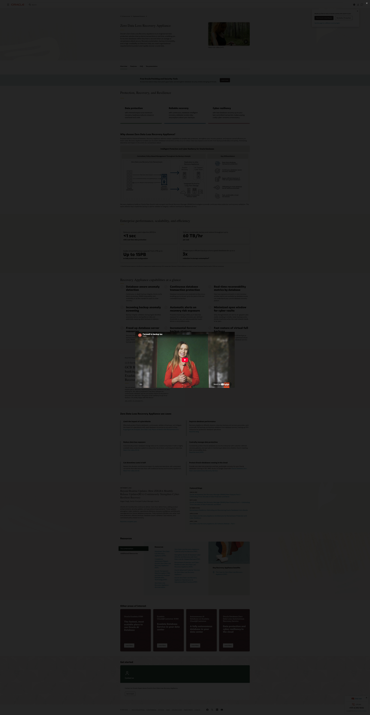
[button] (367, 3)
